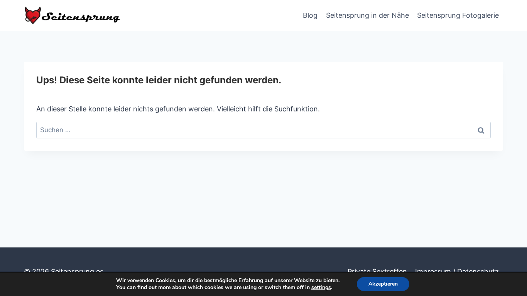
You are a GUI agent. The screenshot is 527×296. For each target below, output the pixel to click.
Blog (310, 15)
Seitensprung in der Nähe (367, 15)
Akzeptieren (383, 284)
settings (321, 287)
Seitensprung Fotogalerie (458, 15)
